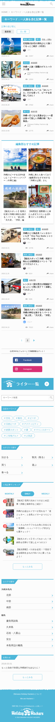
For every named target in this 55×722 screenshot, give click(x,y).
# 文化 (7, 418)
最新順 (8, 31)
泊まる (26, 63)
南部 (8, 607)
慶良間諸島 (12, 621)
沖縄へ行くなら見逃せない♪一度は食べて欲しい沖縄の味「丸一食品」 (38, 118)
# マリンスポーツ (42, 430)
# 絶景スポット (11, 430)
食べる (26, 111)
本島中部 (34, 111)
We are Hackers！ (27, 699)
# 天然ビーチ (10, 424)
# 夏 (26, 430)
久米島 (9, 627)
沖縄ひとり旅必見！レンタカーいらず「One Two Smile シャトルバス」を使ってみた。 (38, 236)
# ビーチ (32, 418)
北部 (8, 595)
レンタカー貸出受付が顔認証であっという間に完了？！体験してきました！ (37, 287)
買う (38, 39)
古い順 (23, 31)
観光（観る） (29, 39)
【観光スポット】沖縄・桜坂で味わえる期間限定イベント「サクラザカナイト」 (37, 261)
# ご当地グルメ (11, 436)
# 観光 (19, 418)
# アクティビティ (30, 424)
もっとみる (27, 566)
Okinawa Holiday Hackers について (27, 694)
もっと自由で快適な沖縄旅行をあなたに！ (20, 667)
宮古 (8, 639)
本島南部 (34, 63)
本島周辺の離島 (14, 645)
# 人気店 (28, 436)
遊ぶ (38, 86)
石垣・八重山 (46, 39)
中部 (8, 601)
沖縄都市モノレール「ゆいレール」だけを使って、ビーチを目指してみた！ (37, 93)
